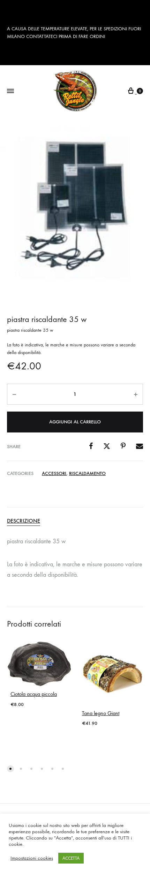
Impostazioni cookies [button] (31, 858)
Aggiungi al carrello (75, 422)
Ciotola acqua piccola (33, 694)
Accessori (54, 473)
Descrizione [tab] (23, 521)
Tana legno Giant (100, 713)
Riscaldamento (87, 473)
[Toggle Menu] (10, 91)
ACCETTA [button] (71, 858)
